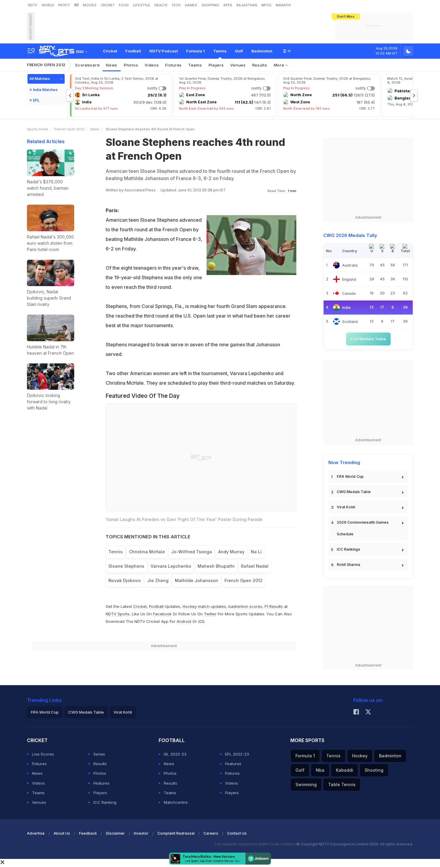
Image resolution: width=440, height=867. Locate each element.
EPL (36, 100)
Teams (38, 792)
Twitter (210, 613)
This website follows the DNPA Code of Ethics (255, 844)
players (216, 65)
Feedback (88, 833)
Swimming (306, 784)
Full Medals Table (368, 338)
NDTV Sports (118, 613)
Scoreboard (87, 65)
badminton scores (245, 606)
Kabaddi (344, 770)
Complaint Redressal (176, 833)
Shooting (374, 770)
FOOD (124, 5)
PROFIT (64, 5)
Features (101, 783)
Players (100, 792)
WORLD (48, 5)
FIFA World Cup (350, 476)
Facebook (162, 613)
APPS (227, 5)
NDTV (32, 5)
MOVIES (89, 5)
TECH (176, 5)
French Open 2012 (46, 65)
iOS (201, 621)
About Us (62, 833)
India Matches (45, 89)
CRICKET (108, 5)
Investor (141, 833)
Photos (131, 65)
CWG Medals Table (354, 492)
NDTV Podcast (163, 51)
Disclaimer (115, 833)
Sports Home (37, 129)
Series (99, 754)
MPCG (266, 5)
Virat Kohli (346, 507)
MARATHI (283, 5)
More (280, 65)
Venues (237, 65)
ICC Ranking (104, 802)
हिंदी (76, 5)
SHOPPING (210, 5)
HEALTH (160, 5)
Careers (211, 833)
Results (259, 65)
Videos (152, 65)
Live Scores (43, 754)
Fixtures (173, 65)
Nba (320, 770)
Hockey (360, 755)
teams (195, 65)
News (111, 65)
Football (133, 51)
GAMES (191, 5)
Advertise (36, 833)
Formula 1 (195, 51)
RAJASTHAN (246, 5)
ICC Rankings (348, 549)
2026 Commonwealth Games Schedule (363, 528)
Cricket (110, 51)
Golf (239, 51)
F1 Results (274, 606)
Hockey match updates (204, 606)
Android (184, 621)
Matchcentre (176, 802)
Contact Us (237, 833)
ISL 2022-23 (175, 754)
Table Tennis (342, 784)
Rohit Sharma (348, 564)
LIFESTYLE (141, 5)
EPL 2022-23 (237, 754)
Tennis (220, 51)
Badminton (261, 51)
